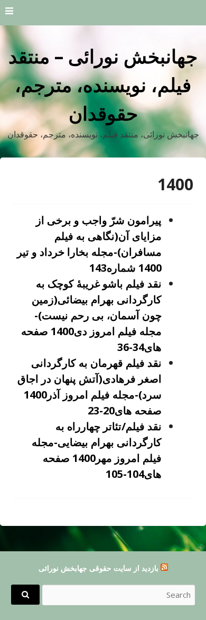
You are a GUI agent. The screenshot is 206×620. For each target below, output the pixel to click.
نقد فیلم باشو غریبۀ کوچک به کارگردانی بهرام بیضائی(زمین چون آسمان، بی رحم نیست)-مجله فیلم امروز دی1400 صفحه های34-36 (91, 315)
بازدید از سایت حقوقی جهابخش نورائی (98, 568)
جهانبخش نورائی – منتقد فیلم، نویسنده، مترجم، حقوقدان (103, 84)
